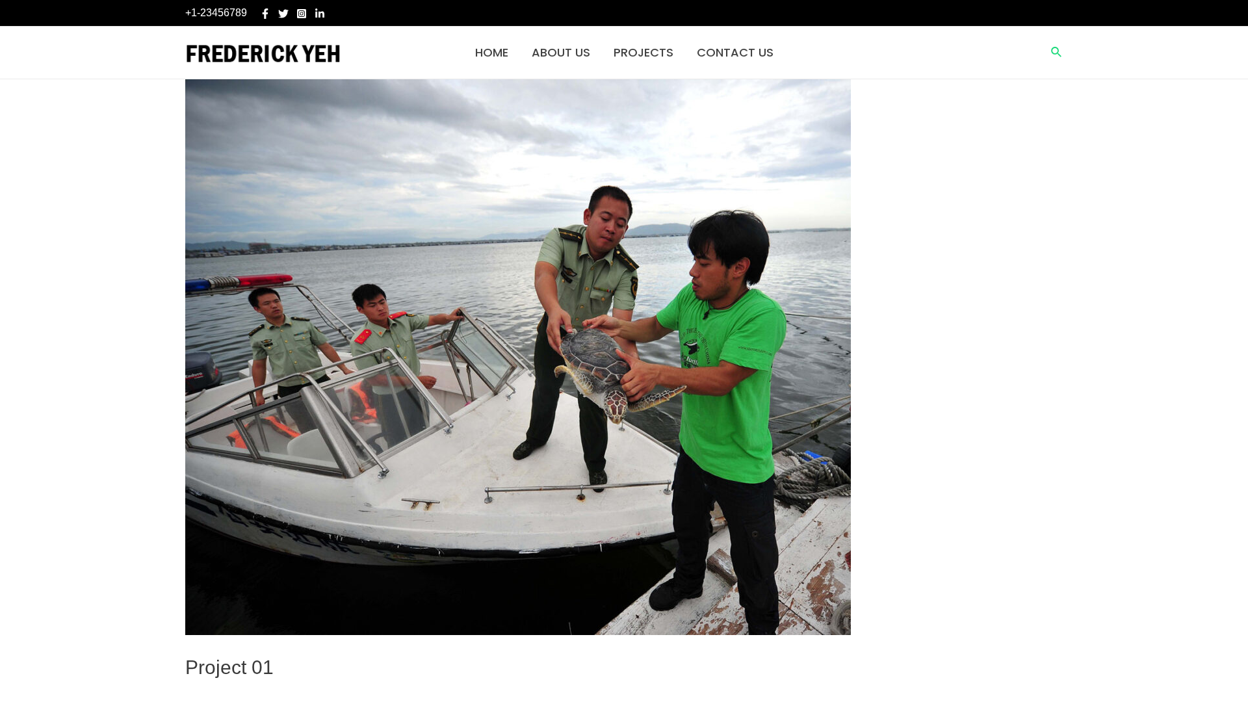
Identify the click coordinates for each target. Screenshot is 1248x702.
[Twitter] (283, 13)
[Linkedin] (320, 13)
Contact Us (735, 52)
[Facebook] (265, 13)
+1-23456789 (216, 12)
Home (491, 52)
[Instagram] (301, 13)
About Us (561, 52)
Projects (643, 52)
